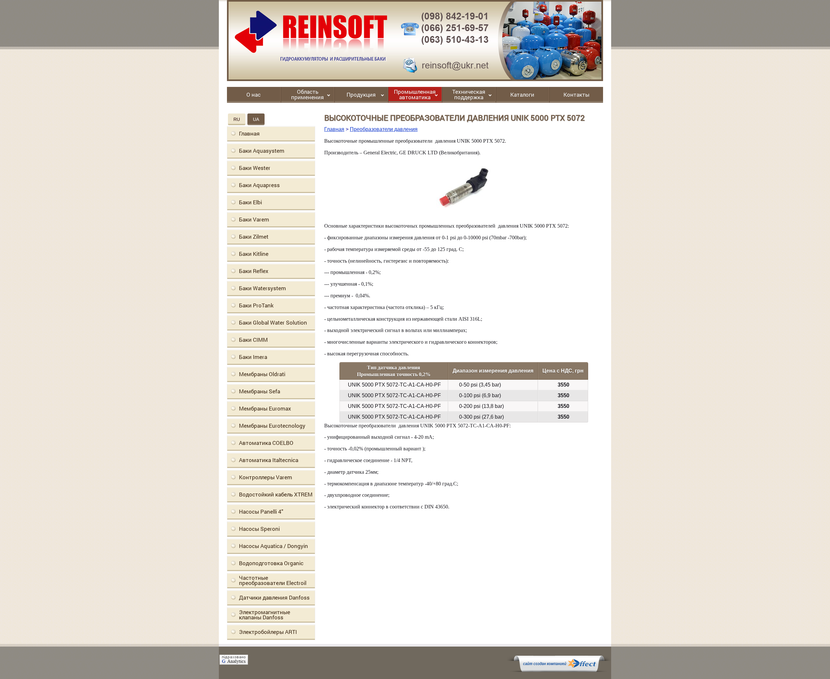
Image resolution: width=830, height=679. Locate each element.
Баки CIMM (253, 339)
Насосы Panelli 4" (261, 511)
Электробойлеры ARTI (268, 632)
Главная (249, 133)
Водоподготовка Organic (271, 563)
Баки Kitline (253, 253)
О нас (253, 95)
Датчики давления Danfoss (274, 597)
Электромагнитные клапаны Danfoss (264, 614)
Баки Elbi (250, 202)
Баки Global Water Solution (273, 322)
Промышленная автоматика (415, 95)
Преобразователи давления (384, 129)
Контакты (576, 95)
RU (236, 119)
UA (256, 119)
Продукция (361, 95)
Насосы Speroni (259, 528)
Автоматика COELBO (266, 443)
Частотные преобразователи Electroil (272, 580)
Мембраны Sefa (259, 391)
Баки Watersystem (262, 288)
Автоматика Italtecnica (268, 460)
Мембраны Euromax (265, 408)
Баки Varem (254, 219)
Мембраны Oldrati (262, 374)
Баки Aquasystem (261, 150)
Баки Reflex (253, 271)
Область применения (307, 95)
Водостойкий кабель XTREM (276, 494)
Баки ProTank (256, 305)
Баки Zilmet (253, 236)
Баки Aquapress (259, 185)
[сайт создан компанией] (559, 670)
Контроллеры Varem (265, 477)
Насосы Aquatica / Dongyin (273, 546)
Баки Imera (253, 357)
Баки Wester (254, 168)
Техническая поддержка (468, 95)
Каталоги (522, 95)
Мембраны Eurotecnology (272, 425)
